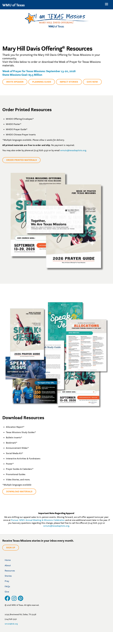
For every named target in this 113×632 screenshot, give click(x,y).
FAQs (7, 586)
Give (7, 591)
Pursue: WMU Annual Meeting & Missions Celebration (38, 520)
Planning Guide (41, 81)
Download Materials (19, 491)
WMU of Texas (13, 5)
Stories (8, 575)
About (8, 565)
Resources (10, 570)
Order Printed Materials (21, 159)
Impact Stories (69, 81)
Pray (7, 581)
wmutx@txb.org (11, 624)
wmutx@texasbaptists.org (73, 150)
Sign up (10, 547)
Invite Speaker (15, 81)
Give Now (92, 81)
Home (8, 560)
